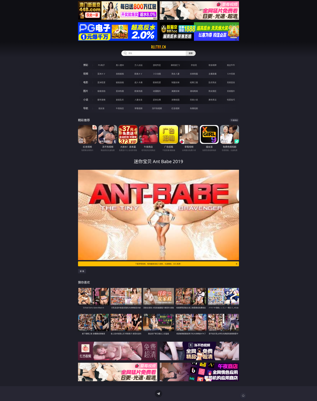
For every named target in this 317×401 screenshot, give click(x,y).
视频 (85, 73)
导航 (85, 108)
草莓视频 (138, 108)
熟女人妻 (175, 73)
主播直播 (212, 73)
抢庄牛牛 (231, 65)
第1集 (82, 271)
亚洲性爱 (101, 82)
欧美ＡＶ (138, 73)
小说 (85, 99)
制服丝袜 (175, 82)
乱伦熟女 (212, 82)
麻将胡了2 (175, 65)
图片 (85, 91)
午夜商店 (120, 108)
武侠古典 (157, 99)
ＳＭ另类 (231, 73)
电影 (85, 82)
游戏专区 (157, 65)
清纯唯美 (194, 91)
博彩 (85, 65)
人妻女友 (138, 99)
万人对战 (138, 65)
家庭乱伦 (120, 99)
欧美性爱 (157, 82)
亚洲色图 (120, 91)
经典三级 (194, 82)
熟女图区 (212, 91)
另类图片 (231, 91)
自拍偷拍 (120, 73)
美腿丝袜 (175, 91)
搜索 (191, 53)
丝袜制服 (194, 73)
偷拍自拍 (120, 82)
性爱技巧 (231, 99)
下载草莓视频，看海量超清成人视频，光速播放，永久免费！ (158, 264)
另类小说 (194, 99)
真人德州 (120, 65)
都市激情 (101, 99)
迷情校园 (175, 99)
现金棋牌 (212, 65)
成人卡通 (138, 82)
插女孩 (101, 108)
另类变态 (231, 82)
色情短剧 (194, 108)
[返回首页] (243, 396)
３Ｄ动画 (157, 73)
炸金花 (194, 65)
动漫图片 (157, 91)
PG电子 (101, 65)
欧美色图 (138, 91)
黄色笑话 (212, 99)
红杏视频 (175, 108)
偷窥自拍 (101, 91)
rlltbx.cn (158, 46)
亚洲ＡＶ (101, 73)
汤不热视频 (157, 108)
